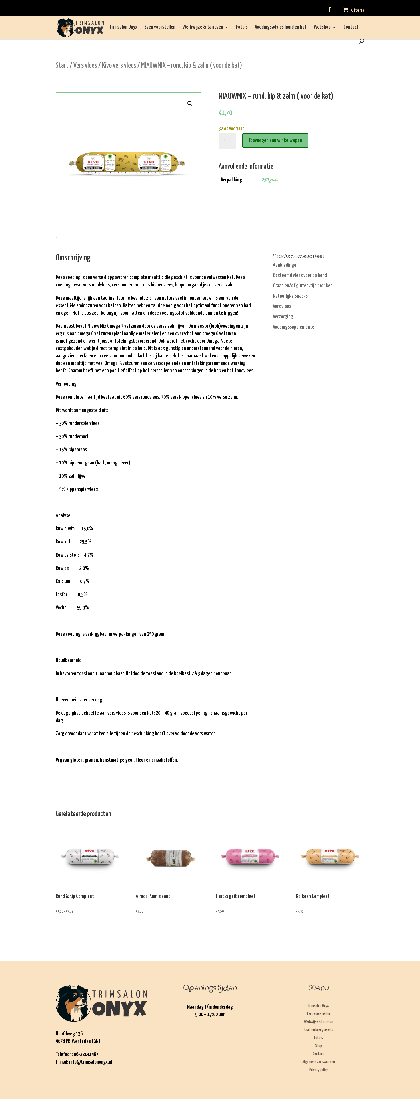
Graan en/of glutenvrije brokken (303, 285)
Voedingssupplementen (295, 327)
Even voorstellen (160, 27)
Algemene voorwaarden (318, 1062)
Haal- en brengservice (318, 1030)
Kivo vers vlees (119, 65)
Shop (318, 1046)
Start (62, 65)
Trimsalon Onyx (123, 27)
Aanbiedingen (286, 265)
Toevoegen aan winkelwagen (275, 140)
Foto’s (242, 27)
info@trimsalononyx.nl (90, 1062)
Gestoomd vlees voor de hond (300, 275)
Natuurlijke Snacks (290, 296)
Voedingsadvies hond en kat (281, 27)
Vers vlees (85, 65)
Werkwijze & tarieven (203, 27)
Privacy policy (318, 1070)
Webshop (322, 27)
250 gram (269, 180)
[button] (190, 103)
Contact (351, 27)
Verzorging (283, 316)
